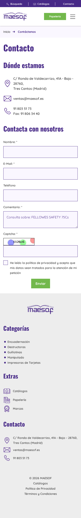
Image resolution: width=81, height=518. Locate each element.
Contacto (68, 3)
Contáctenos (27, 32)
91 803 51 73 (22, 108)
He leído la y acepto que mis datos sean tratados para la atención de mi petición (43, 268)
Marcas (17, 408)
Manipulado (15, 357)
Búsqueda (16, 3)
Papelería (55, 16)
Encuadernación (18, 342)
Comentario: (12, 207)
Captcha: (10, 234)
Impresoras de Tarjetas (23, 363)
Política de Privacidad (40, 488)
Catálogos (43, 3)
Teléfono (9, 185)
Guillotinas (14, 352)
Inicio (6, 32)
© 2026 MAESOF (40, 478)
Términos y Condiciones (40, 494)
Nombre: (10, 142)
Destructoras (16, 347)
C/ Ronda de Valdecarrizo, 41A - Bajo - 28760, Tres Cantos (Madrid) (43, 83)
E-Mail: (9, 164)
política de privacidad (41, 263)
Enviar (41, 283)
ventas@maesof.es (28, 98)
